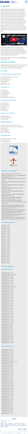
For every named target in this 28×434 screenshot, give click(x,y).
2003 (2, 259)
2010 (2, 248)
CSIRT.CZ (23, 423)
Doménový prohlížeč (21, 425)
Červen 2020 (4, 296)
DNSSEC (10, 423)
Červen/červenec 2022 (6, 361)
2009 (2, 250)
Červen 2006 (4, 339)
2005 (2, 256)
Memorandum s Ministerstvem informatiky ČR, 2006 (12, 178)
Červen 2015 (4, 311)
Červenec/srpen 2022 (6, 286)
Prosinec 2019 (4, 297)
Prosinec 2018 (4, 300)
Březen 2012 (4, 397)
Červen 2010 (4, 327)
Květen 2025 (4, 352)
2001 (2, 262)
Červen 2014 (4, 314)
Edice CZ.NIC (13, 425)
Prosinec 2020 (4, 294)
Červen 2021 (4, 291)
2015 (2, 241)
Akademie (7, 425)
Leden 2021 (4, 292)
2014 (2, 242)
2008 (2, 251)
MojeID (2, 423)
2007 (2, 253)
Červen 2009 (4, 330)
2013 (2, 244)
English (25, 429)
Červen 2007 (4, 336)
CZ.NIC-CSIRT (17, 423)
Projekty (2, 425)
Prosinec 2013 (4, 316)
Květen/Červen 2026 (5, 274)
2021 (2, 231)
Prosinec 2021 (4, 289)
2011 (2, 247)
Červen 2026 (4, 272)
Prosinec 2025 (4, 275)
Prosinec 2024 (4, 278)
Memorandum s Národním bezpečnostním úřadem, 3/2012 (13, 181)
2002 (2, 261)
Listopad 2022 (4, 285)
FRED (6, 423)
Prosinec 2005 (4, 341)
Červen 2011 (4, 324)
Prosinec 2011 (4, 322)
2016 (2, 239)
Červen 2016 (4, 308)
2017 (2, 237)
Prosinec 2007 (4, 335)
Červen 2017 (4, 305)
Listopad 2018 (4, 376)
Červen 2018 (4, 302)
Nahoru (14, 418)
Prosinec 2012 (4, 319)
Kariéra (6, 426)
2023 (2, 228)
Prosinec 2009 (4, 328)
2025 (2, 225)
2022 (2, 230)
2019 (2, 234)
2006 (2, 255)
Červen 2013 (4, 317)
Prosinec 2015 (4, 310)
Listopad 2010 (4, 325)
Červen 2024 (4, 280)
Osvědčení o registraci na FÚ (7, 175)
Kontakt (2, 426)
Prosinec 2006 (4, 338)
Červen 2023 (4, 283)
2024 (2, 227)
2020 (2, 233)
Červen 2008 (4, 333)
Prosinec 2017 (4, 303)
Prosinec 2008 (4, 332)
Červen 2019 (4, 299)
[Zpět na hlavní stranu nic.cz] (9, 2)
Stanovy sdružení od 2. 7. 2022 (8, 173)
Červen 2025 (4, 277)
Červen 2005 (4, 342)
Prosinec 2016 (4, 307)
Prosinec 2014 (4, 313)
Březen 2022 (4, 365)
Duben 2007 (4, 413)
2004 (2, 258)
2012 (2, 245)
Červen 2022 (4, 288)
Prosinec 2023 (4, 282)
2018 (2, 236)
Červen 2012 (4, 321)
